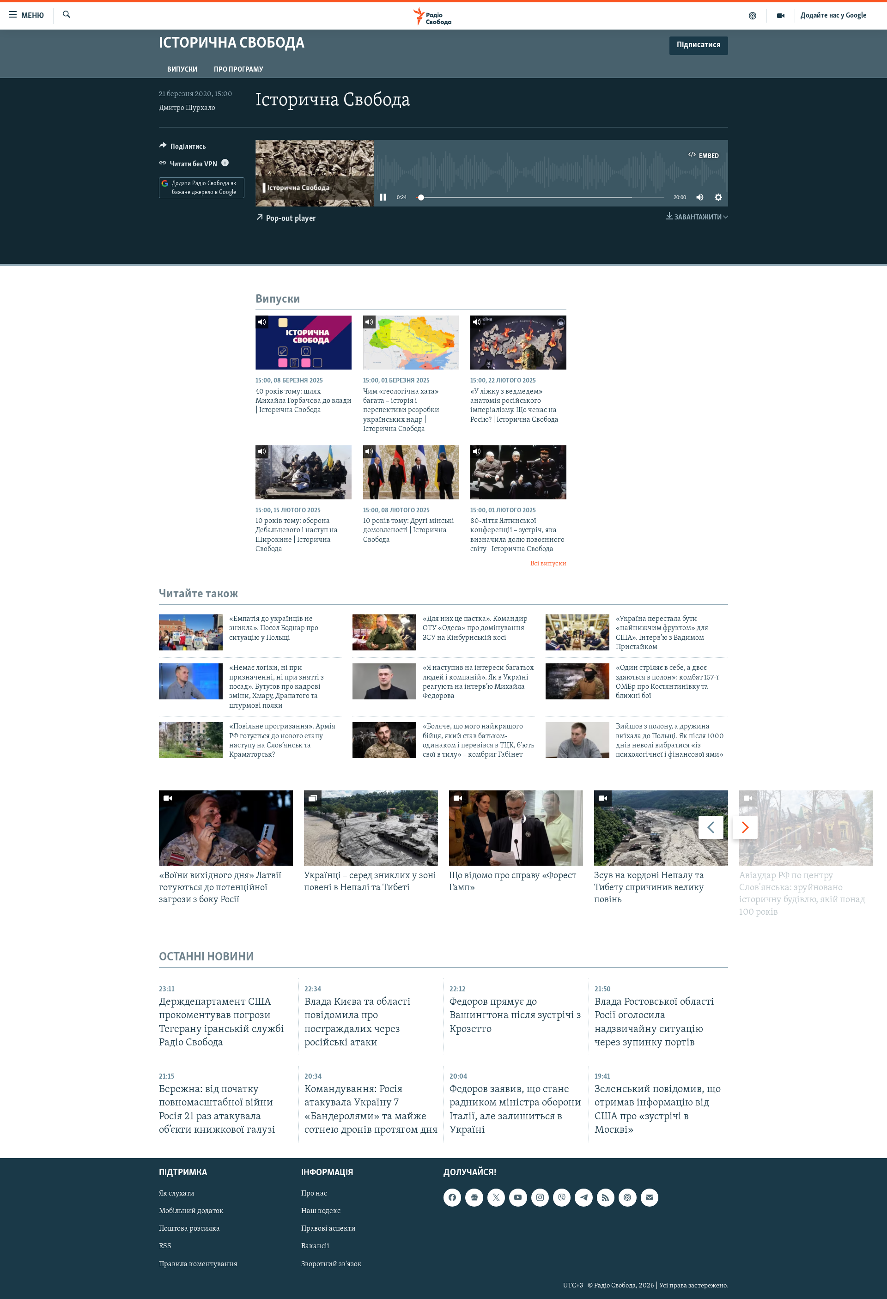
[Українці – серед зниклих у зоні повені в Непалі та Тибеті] (371, 828)
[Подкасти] (753, 15)
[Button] (182, 149)
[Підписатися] (649, 1197)
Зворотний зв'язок (331, 1264)
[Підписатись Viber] (562, 1197)
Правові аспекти (328, 1228)
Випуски (182, 69)
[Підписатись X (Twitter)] (496, 1197)
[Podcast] (627, 1197)
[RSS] (605, 1197)
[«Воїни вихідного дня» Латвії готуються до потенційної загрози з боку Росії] (226, 828)
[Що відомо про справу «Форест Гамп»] (516, 828)
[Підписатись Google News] (474, 1197)
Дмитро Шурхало (187, 108)
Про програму (238, 69)
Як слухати (176, 1193)
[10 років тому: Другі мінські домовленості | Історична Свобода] (411, 472)
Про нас (314, 1193)
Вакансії (315, 1246)
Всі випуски (548, 563)
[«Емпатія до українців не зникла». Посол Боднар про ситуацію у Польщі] (191, 632)
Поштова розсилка (189, 1228)
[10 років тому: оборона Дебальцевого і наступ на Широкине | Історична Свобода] (303, 472)
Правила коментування (198, 1264)
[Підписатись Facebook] (452, 1197)
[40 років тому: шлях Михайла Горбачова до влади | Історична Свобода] (303, 343)
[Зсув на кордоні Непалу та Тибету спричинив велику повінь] (661, 828)
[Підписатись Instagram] (540, 1197)
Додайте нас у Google (834, 15)
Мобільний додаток (191, 1211)
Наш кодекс (320, 1211)
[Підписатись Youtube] (518, 1197)
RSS (165, 1246)
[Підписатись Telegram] (583, 1197)
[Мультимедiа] (781, 15)
